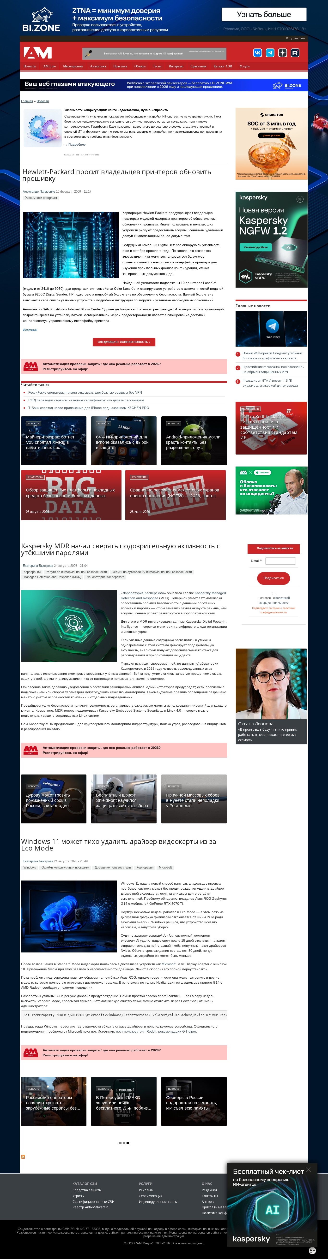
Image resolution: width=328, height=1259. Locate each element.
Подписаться (273, 578)
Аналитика (98, 66)
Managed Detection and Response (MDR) (52, 577)
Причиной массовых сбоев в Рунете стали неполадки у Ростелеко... (193, 800)
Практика (120, 66)
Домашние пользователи (113, 867)
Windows (30, 867)
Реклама (146, 1190)
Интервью (176, 66)
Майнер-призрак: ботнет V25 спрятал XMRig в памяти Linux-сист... (50, 442)
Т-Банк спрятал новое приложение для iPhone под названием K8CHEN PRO (88, 408)
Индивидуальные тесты (158, 1201)
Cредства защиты (87, 1190)
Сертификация (151, 1196)
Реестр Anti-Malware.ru (91, 1207)
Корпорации (32, 572)
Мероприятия (73, 66)
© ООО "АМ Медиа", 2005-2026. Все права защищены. (164, 1243)
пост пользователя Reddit (136, 1031)
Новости (30, 66)
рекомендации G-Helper (177, 1031)
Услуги (245, 66)
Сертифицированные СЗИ (94, 1201)
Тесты (157, 66)
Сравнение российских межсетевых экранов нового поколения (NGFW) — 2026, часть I (174, 493)
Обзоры (140, 66)
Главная (27, 101)
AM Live (49, 66)
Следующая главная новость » (124, 342)
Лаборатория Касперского (105, 577)
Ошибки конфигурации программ (65, 867)
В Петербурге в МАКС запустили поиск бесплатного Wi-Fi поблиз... (123, 1103)
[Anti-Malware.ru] (38, 53)
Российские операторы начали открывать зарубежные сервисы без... (53, 1103)
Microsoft (165, 867)
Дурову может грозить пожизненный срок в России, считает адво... (49, 800)
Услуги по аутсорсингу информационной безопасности (152, 572)
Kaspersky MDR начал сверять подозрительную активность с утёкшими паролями (120, 549)
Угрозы (78, 1196)
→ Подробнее (74, 144)
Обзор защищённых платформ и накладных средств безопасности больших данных (70, 493)
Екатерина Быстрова (38, 565)
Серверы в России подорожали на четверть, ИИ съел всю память (191, 1103)
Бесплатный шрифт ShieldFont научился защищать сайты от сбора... (124, 800)
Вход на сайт (295, 38)
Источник (30, 330)
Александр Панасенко (39, 191)
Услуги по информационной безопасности (76, 572)
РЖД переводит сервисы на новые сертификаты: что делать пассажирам (86, 400)
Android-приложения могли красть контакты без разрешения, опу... (193, 442)
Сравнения (198, 66)
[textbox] (275, 548)
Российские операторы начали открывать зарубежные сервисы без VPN (85, 392)
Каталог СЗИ (223, 66)
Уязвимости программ (41, 198)
